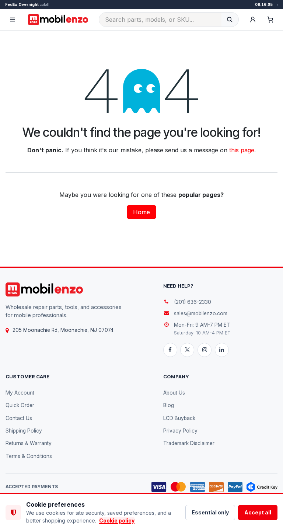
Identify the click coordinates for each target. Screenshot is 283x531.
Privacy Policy (180, 431)
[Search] (229, 20)
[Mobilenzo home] (44, 289)
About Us (174, 393)
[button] (252, 19)
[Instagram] (205, 350)
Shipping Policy (24, 431)
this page (241, 150)
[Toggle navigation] (12, 19)
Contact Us (19, 418)
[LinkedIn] (222, 350)
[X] (187, 350)
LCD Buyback (179, 418)
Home (141, 212)
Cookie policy (116, 520)
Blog (168, 405)
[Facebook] (170, 350)
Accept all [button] (257, 512)
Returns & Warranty (29, 443)
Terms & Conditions (29, 456)
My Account (20, 393)
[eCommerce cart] (270, 19)
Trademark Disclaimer (188, 443)
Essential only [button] (210, 512)
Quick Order (20, 405)
